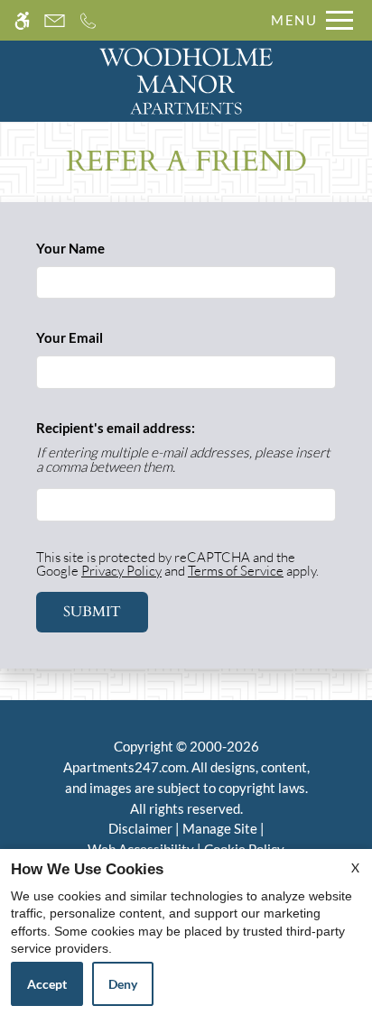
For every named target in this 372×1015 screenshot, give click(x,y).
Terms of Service (236, 570)
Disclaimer (140, 828)
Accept (47, 984)
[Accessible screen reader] (22, 20)
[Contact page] (54, 20)
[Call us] (88, 20)
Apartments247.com (124, 767)
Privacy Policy (121, 570)
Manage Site (219, 828)
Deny (122, 984)
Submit (92, 612)
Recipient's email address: (115, 428)
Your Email (96, 337)
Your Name (97, 248)
